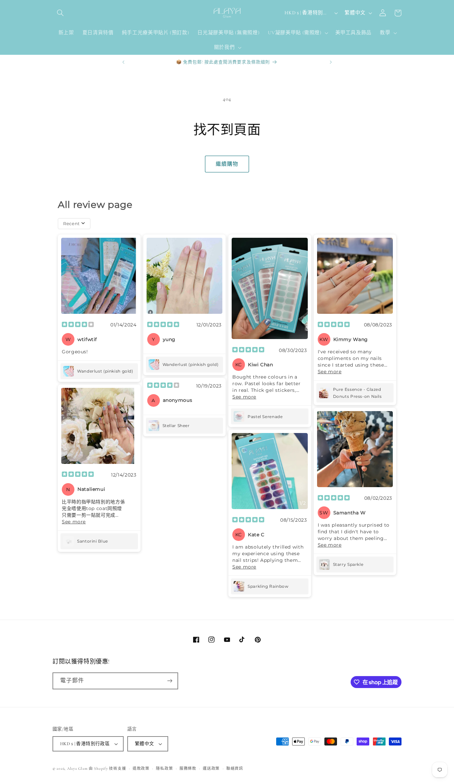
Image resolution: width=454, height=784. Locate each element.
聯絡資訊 (234, 768)
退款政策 (141, 768)
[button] (60, 13)
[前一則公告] (123, 62)
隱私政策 (164, 768)
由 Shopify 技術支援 (107, 768)
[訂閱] (169, 680)
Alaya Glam (77, 768)
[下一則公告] (330, 62)
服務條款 (187, 768)
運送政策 (211, 768)
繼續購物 (227, 164)
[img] (78, 325)
